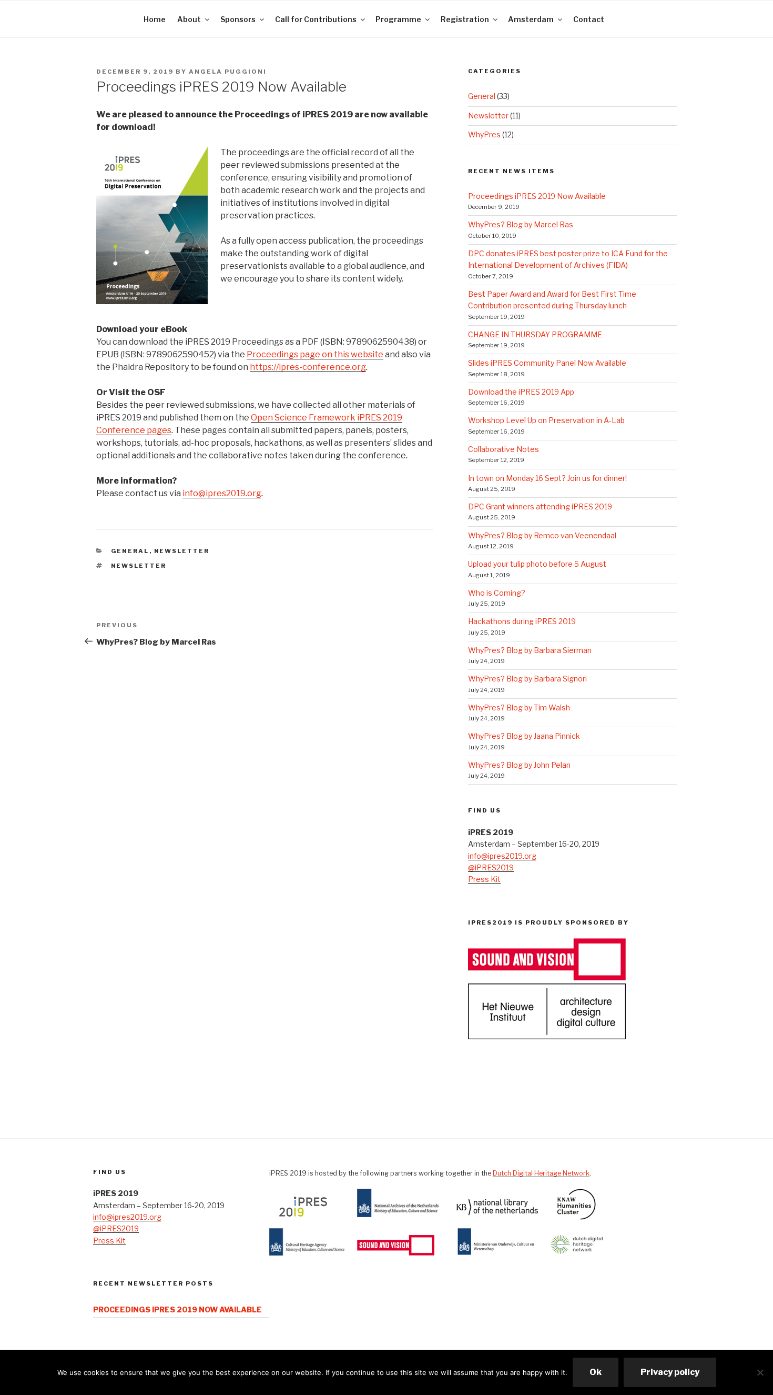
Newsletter (182, 551)
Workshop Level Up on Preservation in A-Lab (546, 420)
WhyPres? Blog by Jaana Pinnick (524, 735)
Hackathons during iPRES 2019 (522, 621)
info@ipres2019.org (221, 493)
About (189, 19)
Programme (398, 19)
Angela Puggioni (228, 71)
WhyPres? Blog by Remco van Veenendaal (542, 535)
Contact (588, 19)
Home (155, 19)
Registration (465, 19)
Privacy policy (669, 1372)
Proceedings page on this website (315, 354)
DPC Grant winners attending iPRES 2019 (540, 506)
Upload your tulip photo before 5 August (537, 563)
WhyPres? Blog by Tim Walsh (519, 707)
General (130, 551)
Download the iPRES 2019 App (521, 391)
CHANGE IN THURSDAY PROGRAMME (535, 334)
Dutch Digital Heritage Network (541, 1173)
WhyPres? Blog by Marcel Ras (520, 224)
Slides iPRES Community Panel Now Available (547, 362)
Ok (595, 1372)
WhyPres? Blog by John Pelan (519, 764)
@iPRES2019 (491, 867)
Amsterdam (531, 19)
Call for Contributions (316, 19)
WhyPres (484, 134)
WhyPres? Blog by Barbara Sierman (530, 650)
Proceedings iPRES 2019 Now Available (537, 196)
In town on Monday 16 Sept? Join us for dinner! (547, 478)
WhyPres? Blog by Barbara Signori (527, 678)
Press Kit (484, 879)
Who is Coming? (496, 592)
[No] (760, 1372)
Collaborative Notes (503, 449)
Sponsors (238, 19)
